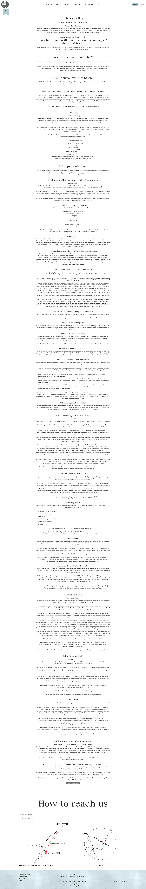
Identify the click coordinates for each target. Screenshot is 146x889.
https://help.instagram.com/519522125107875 (86, 644)
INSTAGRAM (123, 881)
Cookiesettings (23, 878)
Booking (135, 4)
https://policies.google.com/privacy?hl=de (72, 734)
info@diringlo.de (74, 886)
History (78, 4)
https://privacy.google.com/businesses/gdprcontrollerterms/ (53, 729)
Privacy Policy (23, 876)
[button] (94, 4)
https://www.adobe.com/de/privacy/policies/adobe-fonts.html (88, 691)
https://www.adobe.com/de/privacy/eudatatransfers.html (73, 687)
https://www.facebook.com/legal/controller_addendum (51, 631)
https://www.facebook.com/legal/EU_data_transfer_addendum (56, 644)
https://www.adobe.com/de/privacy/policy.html (88, 694)
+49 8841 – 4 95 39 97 (67, 881)
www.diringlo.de (73, 884)
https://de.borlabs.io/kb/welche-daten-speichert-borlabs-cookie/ (79, 492)
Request (141, 4)
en (102, 4)
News (58, 4)
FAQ (6, 10)
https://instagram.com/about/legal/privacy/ (95, 649)
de (98, 4)
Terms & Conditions (24, 874)
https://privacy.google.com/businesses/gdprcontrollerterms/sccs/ (91, 729)
